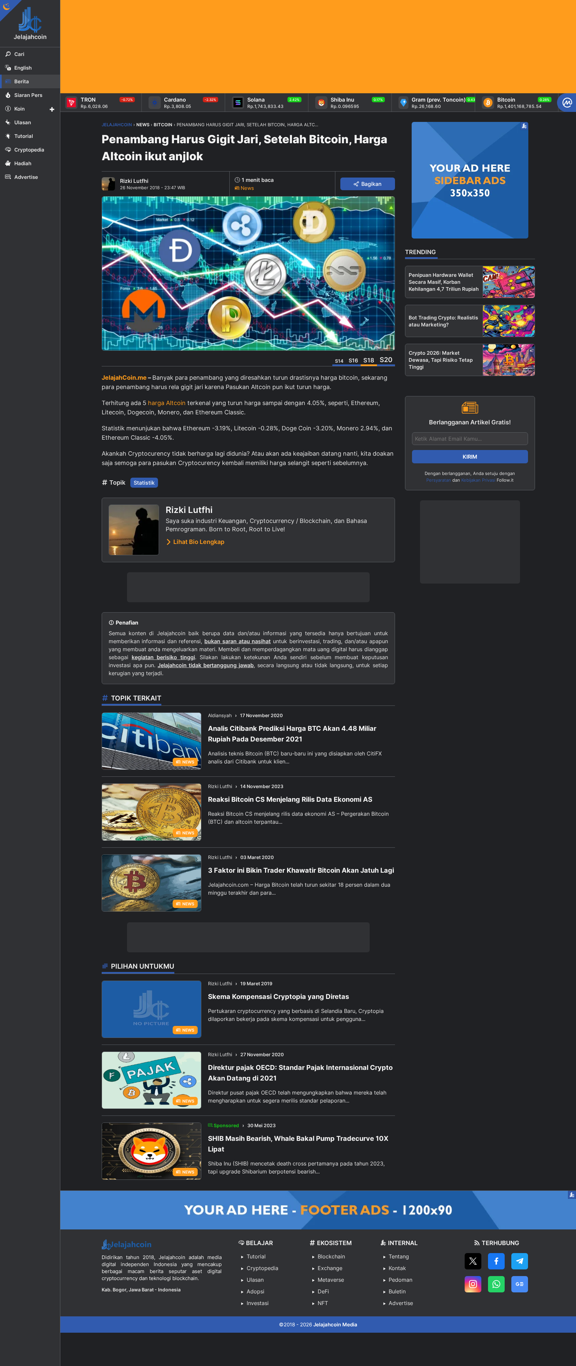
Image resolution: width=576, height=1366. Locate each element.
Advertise (401, 1303)
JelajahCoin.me (124, 377)
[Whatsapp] (496, 1284)
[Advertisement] (260, 46)
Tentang (399, 1256)
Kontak (397, 1268)
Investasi (258, 1303)
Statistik (144, 482)
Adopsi (255, 1291)
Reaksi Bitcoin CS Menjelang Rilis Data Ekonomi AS (290, 799)
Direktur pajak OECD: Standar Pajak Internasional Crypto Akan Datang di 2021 (300, 1073)
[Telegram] (519, 1261)
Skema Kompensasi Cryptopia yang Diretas (278, 997)
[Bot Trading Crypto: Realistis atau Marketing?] (509, 321)
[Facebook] (496, 1261)
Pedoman (400, 1279)
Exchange (330, 1268)
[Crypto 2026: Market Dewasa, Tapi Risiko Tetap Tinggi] (509, 360)
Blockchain (331, 1256)
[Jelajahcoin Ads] (470, 180)
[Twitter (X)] (473, 1261)
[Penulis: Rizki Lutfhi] (108, 184)
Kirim (470, 456)
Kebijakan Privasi (478, 480)
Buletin (397, 1291)
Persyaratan (438, 480)
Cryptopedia (262, 1268)
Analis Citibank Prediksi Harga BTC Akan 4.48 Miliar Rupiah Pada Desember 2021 (292, 733)
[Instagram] (473, 1284)
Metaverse (331, 1279)
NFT (323, 1303)
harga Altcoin (167, 402)
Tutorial (256, 1256)
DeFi (323, 1291)
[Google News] (519, 1284)
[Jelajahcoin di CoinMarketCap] (566, 102)
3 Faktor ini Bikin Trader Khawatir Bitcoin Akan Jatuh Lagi (301, 870)
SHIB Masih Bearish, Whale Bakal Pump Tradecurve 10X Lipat (298, 1144)
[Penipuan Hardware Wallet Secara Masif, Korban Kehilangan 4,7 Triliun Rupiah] (509, 282)
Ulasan (255, 1279)
